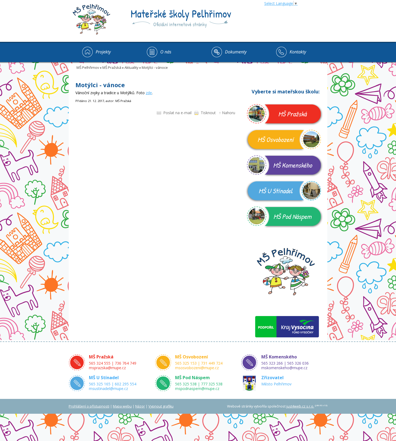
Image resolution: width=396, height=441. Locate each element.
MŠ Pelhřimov (88, 67)
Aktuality (131, 67)
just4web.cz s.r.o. (300, 406)
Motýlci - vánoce (155, 67)
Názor (140, 406)
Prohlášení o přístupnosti (89, 406)
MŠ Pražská (111, 67)
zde (149, 92)
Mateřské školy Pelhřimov (181, 13)
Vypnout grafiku (160, 406)
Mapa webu (122, 406)
